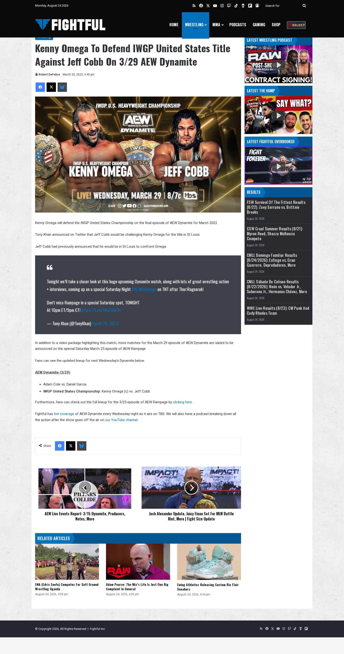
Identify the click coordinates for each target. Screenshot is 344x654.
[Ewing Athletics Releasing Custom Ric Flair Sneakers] (209, 562)
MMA (216, 24)
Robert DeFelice (49, 74)
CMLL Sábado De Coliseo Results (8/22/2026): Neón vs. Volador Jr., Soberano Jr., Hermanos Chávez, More (277, 286)
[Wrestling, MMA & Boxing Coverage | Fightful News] (70, 24)
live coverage (63, 414)
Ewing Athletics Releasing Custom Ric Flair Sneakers (208, 586)
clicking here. (183, 402)
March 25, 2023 (105, 323)
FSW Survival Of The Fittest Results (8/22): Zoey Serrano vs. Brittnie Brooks (276, 207)
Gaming (259, 24)
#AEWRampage (144, 289)
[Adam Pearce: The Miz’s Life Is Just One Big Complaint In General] (138, 562)
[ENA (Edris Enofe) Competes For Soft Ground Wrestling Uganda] (67, 562)
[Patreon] (296, 24)
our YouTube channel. (121, 420)
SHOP (276, 24)
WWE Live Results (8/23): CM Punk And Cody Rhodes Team (278, 310)
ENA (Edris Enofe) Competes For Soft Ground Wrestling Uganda (67, 586)
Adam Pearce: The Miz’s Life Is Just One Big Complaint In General (137, 586)
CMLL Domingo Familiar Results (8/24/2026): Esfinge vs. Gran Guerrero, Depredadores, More (272, 260)
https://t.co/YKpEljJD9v (101, 309)
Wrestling (194, 24)
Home (174, 24)
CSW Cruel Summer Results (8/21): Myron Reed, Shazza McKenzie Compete (275, 233)
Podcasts (237, 24)
